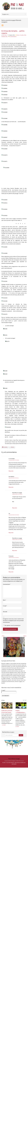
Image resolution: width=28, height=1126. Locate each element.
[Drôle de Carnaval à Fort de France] (7, 705)
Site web (5, 611)
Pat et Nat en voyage (14, 758)
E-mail (5, 606)
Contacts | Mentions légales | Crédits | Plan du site (14, 760)
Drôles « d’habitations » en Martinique (20, 712)
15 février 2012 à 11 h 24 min (14, 557)
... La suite (3, 725)
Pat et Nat (5, 35)
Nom (4, 600)
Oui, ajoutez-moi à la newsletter (12, 625)
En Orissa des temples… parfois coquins (12, 32)
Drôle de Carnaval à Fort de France (6, 711)
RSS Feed (2, 25)
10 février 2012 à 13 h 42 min (17, 539)
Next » (25, 636)
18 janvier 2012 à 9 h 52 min (14, 477)
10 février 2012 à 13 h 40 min (17, 494)
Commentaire (7, 584)
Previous (24, 700)
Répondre (11, 471)
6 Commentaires (13, 36)
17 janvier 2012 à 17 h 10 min (14, 460)
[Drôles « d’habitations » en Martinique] (21, 705)
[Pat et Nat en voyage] (14, 10)
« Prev (2, 636)
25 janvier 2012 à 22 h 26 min (14, 514)
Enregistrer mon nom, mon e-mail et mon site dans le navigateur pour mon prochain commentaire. (13, 620)
